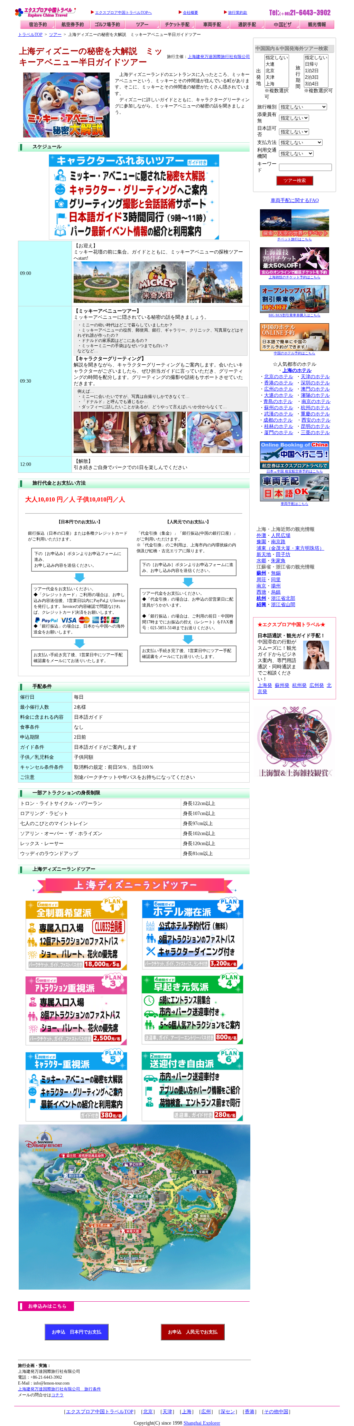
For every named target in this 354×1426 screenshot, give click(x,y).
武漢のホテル (278, 414)
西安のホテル (315, 420)
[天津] (277, 77)
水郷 (261, 560)
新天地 (264, 554)
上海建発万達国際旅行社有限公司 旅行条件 (59, 1389)
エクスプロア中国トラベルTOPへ (123, 12)
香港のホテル (278, 382)
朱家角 (278, 560)
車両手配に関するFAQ (295, 200)
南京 (261, 585)
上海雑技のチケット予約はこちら (294, 277)
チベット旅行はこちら (294, 239)
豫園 (261, 541)
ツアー (55, 34)
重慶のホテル (315, 414)
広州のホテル (278, 389)
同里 (276, 579)
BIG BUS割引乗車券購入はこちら (294, 315)
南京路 (278, 541)
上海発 (265, 685)
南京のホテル (315, 401)
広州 (206, 1411)
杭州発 (299, 685)
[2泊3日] (316, 77)
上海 (187, 1411)
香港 (249, 1411)
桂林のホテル (278, 426)
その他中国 (276, 1411)
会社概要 (190, 12)
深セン (228, 1411)
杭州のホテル (315, 407)
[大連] (277, 64)
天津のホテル (315, 376)
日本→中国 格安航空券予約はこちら (295, 471)
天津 (167, 1411)
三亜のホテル (315, 432)
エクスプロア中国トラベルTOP (99, 1411)
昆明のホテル (315, 426)
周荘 (261, 579)
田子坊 (283, 554)
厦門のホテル (278, 432)
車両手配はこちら (294, 504)
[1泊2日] (316, 71)
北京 (148, 1411)
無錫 (276, 573)
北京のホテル (278, 376)
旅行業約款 (237, 12)
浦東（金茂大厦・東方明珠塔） (290, 548)
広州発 (316, 685)
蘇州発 (282, 685)
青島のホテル (277, 401)
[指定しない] (277, 58)
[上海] (277, 84)
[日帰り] (316, 64)
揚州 (276, 585)
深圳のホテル (315, 382)
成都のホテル (277, 420)
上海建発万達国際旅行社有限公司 (219, 56)
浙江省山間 (283, 604)
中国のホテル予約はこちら (294, 353)
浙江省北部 (283, 598)
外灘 (261, 535)
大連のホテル (278, 395)
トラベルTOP (30, 34)
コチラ (57, 1394)
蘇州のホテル (278, 407)
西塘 (261, 592)
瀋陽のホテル (315, 395)
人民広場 (280, 535)
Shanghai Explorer (202, 1423)
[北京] (277, 71)
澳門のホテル (315, 389)
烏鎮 (276, 592)
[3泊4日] (316, 84)
